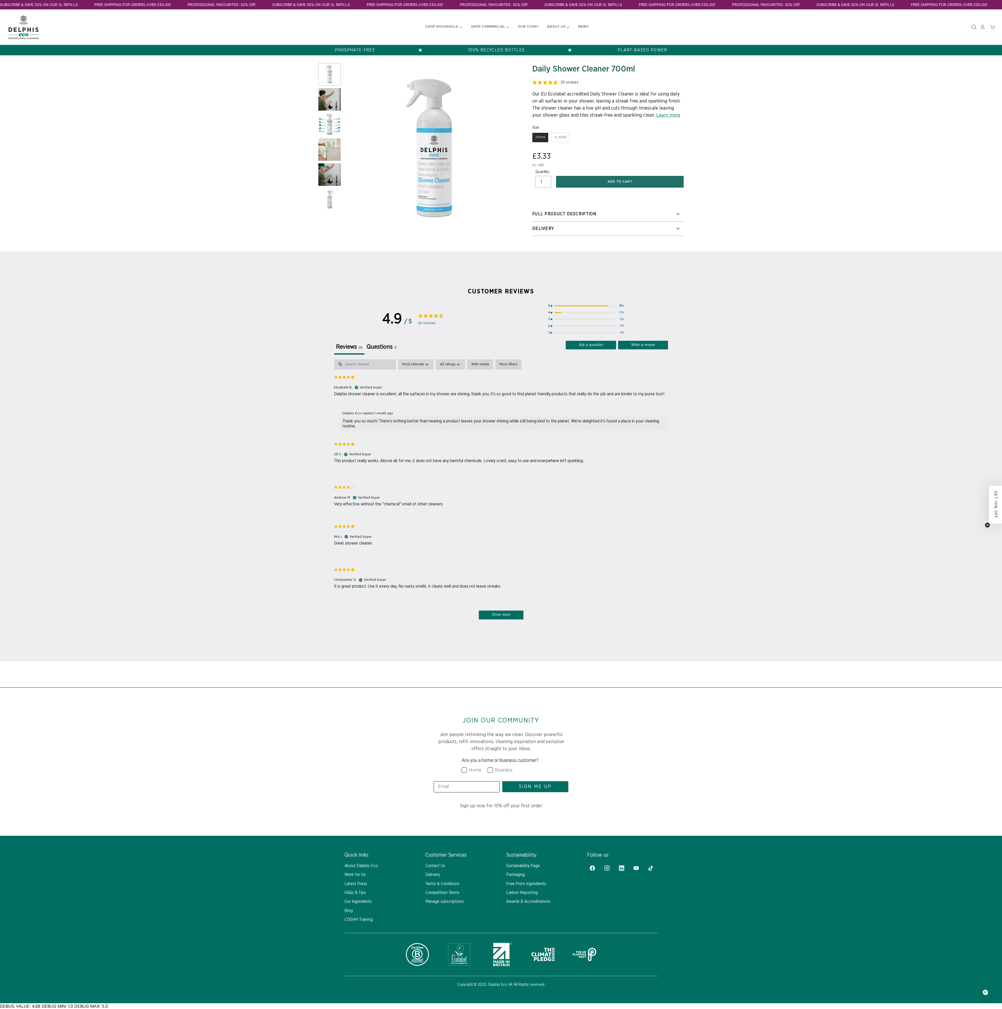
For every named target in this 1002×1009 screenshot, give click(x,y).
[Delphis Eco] (23, 27)
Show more (501, 615)
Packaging (515, 875)
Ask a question (591, 345)
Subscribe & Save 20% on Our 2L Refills (39, 4)
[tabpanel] (501, 492)
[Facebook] (592, 868)
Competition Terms (442, 893)
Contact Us (435, 866)
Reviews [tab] (349, 347)
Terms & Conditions (442, 884)
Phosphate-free (355, 50)
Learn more (668, 115)
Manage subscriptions (444, 901)
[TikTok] (651, 868)
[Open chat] (985, 992)
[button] (586, 306)
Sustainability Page (523, 866)
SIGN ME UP (535, 786)
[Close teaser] (987, 525)
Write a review (643, 345)
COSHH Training (358, 919)
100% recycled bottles (496, 50)
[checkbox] (480, 364)
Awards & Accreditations (528, 901)
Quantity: (542, 172)
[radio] (540, 137)
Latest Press (355, 884)
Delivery (432, 875)
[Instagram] (607, 868)
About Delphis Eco (361, 866)
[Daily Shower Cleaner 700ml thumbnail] (329, 74)
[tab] (382, 348)
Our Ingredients (358, 901)
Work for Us (355, 875)
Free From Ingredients (526, 884)
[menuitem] (444, 27)
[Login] (982, 27)
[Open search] (974, 27)
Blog (348, 911)
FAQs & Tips (355, 893)
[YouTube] (636, 868)
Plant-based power (642, 50)
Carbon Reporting (522, 893)
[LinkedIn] (621, 868)
